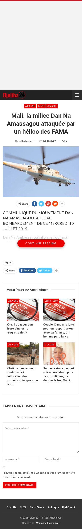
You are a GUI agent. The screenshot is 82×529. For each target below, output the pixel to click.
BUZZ (41, 106)
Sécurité (51, 106)
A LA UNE (30, 106)
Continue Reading (40, 243)
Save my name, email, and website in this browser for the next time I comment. (39, 475)
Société (11, 507)
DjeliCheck (68, 507)
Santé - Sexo (51, 301)
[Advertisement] (41, 45)
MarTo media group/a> (48, 523)
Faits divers (37, 507)
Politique (53, 507)
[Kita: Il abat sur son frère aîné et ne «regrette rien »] (23, 310)
